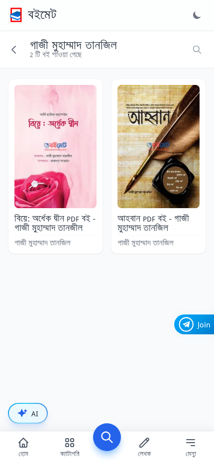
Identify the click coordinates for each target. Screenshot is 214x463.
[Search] (107, 437)
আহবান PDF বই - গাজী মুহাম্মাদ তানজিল (153, 223)
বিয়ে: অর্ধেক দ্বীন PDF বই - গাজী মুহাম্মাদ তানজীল (55, 223)
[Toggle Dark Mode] (197, 15)
